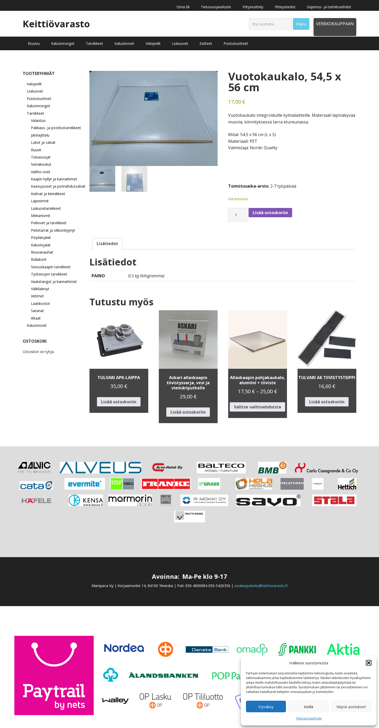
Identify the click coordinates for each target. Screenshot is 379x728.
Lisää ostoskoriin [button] (118, 402)
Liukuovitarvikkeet (46, 208)
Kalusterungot (38, 105)
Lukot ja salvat (43, 142)
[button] (368, 662)
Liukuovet (35, 91)
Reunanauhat (42, 252)
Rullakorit (38, 259)
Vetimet (37, 296)
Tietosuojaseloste (309, 718)
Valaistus (38, 120)
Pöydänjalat (41, 237)
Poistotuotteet (39, 98)
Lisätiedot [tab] (107, 243)
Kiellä (308, 706)
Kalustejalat (41, 244)
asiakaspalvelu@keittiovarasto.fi (260, 585)
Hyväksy (266, 706)
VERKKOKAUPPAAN (335, 24)
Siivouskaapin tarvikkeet (51, 266)
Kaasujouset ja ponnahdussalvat (58, 186)
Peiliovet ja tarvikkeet (49, 222)
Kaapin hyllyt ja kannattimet (54, 179)
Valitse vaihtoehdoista (257, 407)
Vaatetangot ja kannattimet (54, 281)
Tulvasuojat (41, 157)
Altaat (36, 318)
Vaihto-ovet (40, 171)
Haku (301, 24)
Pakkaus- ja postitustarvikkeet (56, 127)
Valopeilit (34, 83)
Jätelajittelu (40, 135)
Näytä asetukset (351, 706)
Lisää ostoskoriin (270, 212)
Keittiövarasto (56, 24)
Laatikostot (40, 303)
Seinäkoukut (41, 164)
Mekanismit (40, 215)
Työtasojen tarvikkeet (49, 274)
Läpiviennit (40, 200)
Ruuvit (36, 149)
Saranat (37, 310)
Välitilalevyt (40, 288)
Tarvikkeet (35, 113)
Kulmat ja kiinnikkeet (48, 193)
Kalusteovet (37, 325)
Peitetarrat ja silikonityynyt (53, 230)
